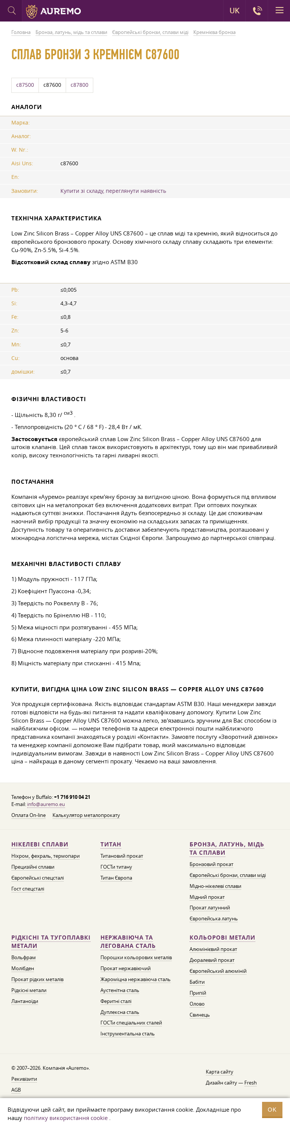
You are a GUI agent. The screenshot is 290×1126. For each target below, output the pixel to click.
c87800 (79, 85)
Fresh (250, 1082)
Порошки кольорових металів (136, 957)
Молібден (22, 968)
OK (272, 1109)
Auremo (53, 12)
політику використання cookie (66, 1117)
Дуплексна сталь (119, 1012)
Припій (198, 992)
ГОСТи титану (116, 866)
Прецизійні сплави (32, 866)
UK (234, 10)
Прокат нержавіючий (125, 968)
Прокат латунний (210, 907)
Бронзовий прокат (211, 864)
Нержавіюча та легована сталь (128, 942)
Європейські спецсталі (37, 877)
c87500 (25, 85)
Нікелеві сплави (39, 844)
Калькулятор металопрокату (86, 815)
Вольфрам (23, 957)
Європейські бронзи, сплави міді (228, 875)
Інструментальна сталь (127, 1033)
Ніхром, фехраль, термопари (45, 855)
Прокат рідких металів (37, 979)
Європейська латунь (214, 918)
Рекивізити (24, 1078)
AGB (16, 1089)
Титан (110, 844)
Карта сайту (219, 1071)
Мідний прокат (207, 897)
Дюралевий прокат (212, 960)
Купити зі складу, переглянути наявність (113, 191)
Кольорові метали (222, 937)
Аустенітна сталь (119, 990)
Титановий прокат (121, 855)
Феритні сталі (115, 1001)
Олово (197, 1003)
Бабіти (197, 981)
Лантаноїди (24, 1001)
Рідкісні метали (28, 990)
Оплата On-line (28, 815)
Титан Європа (116, 877)
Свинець (200, 1014)
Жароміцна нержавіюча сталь (135, 979)
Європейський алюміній (218, 971)
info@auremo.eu (46, 804)
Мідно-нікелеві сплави (215, 886)
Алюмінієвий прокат (213, 949)
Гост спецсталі (27, 888)
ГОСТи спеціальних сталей (131, 1022)
